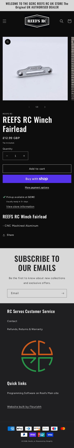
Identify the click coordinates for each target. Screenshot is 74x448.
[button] (4, 21)
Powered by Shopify (44, 441)
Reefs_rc (32, 441)
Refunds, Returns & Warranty (25, 329)
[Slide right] (45, 107)
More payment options (37, 187)
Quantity (7, 148)
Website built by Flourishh (24, 406)
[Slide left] (29, 107)
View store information (20, 206)
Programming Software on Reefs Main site (33, 393)
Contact (12, 321)
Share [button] (10, 234)
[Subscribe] (63, 293)
